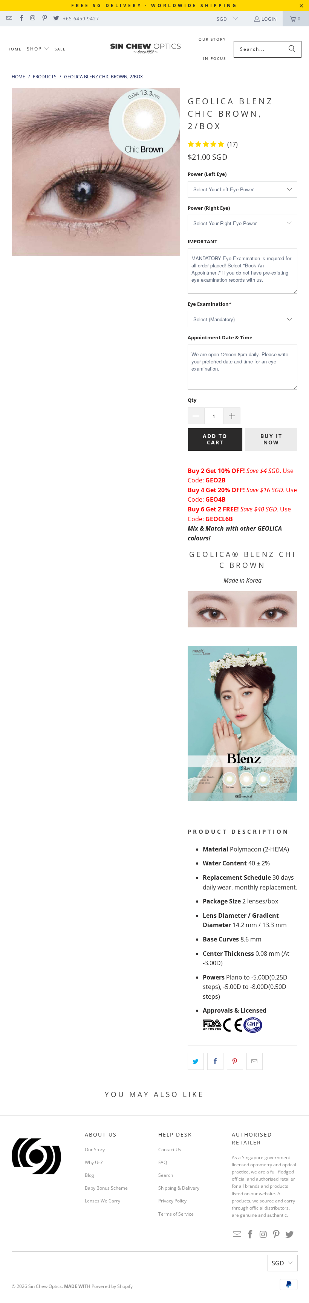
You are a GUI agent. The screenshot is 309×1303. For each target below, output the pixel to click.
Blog (89, 1175)
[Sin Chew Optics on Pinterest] (44, 18)
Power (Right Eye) (209, 207)
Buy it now (271, 439)
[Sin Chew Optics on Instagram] (32, 18)
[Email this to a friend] (254, 1061)
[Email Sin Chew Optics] (9, 18)
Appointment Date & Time (220, 337)
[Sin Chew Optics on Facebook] (20, 18)
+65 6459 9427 (81, 18)
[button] (38, 49)
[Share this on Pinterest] (235, 1061)
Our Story (95, 1149)
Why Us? (93, 1162)
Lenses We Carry (102, 1201)
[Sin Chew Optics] (145, 49)
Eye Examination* (209, 304)
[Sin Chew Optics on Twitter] (56, 18)
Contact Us (169, 1149)
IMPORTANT (202, 241)
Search (165, 1175)
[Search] (292, 49)
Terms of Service (176, 1214)
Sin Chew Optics (45, 1286)
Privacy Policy (172, 1201)
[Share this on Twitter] (196, 1061)
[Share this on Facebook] (215, 1061)
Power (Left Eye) (207, 174)
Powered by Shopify (112, 1286)
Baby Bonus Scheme (106, 1188)
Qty (192, 400)
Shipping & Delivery (178, 1188)
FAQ (162, 1162)
